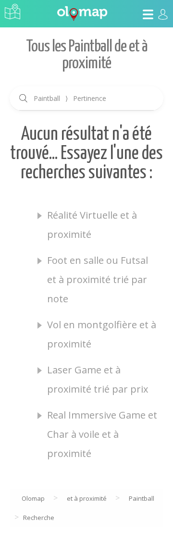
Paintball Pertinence (70, 98)
